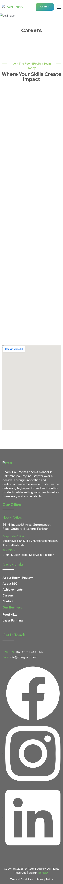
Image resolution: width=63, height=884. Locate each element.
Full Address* (12, 189)
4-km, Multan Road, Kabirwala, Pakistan (28, 554)
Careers (8, 595)
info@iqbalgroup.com (23, 657)
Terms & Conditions (21, 879)
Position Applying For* (18, 287)
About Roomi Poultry (18, 578)
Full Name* (10, 109)
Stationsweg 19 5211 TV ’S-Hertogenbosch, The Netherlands (30, 543)
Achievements (13, 590)
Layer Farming (13, 620)
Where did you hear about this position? (30, 307)
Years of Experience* (17, 267)
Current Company (15, 246)
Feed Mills (10, 615)
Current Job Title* (15, 226)
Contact (45, 7)
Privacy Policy (44, 879)
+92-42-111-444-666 (29, 652)
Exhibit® (43, 872)
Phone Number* (13, 149)
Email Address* (13, 129)
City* (7, 169)
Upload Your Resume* (17, 327)
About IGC (10, 584)
